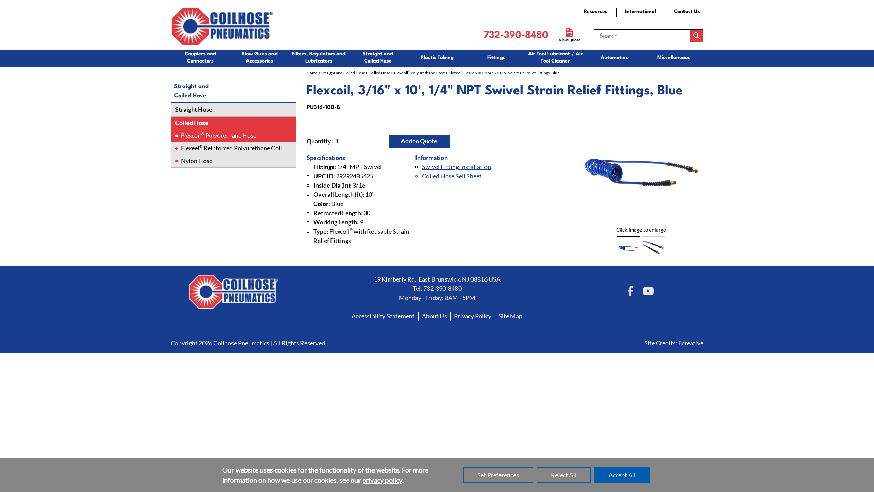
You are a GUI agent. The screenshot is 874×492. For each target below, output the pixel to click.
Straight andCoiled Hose (378, 58)
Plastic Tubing (437, 57)
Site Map (510, 316)
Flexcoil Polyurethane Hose (218, 135)
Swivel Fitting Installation (456, 166)
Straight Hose (193, 109)
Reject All (564, 475)
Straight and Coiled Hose (343, 73)
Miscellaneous (673, 57)
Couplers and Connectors (200, 58)
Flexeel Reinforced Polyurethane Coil (231, 148)
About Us (434, 316)
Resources (595, 11)
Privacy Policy (472, 316)
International (640, 11)
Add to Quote (419, 141)
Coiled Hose (191, 122)
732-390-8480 (515, 35)
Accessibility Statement (383, 316)
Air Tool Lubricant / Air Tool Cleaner (555, 58)
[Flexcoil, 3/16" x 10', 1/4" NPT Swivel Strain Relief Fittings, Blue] (641, 172)
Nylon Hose (196, 160)
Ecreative (690, 343)
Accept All (622, 475)
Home (312, 73)
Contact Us (687, 11)
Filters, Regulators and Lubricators (319, 58)
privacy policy (382, 480)
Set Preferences (498, 475)
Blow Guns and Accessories (260, 58)
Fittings (496, 57)
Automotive (615, 57)
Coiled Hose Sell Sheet (452, 176)
